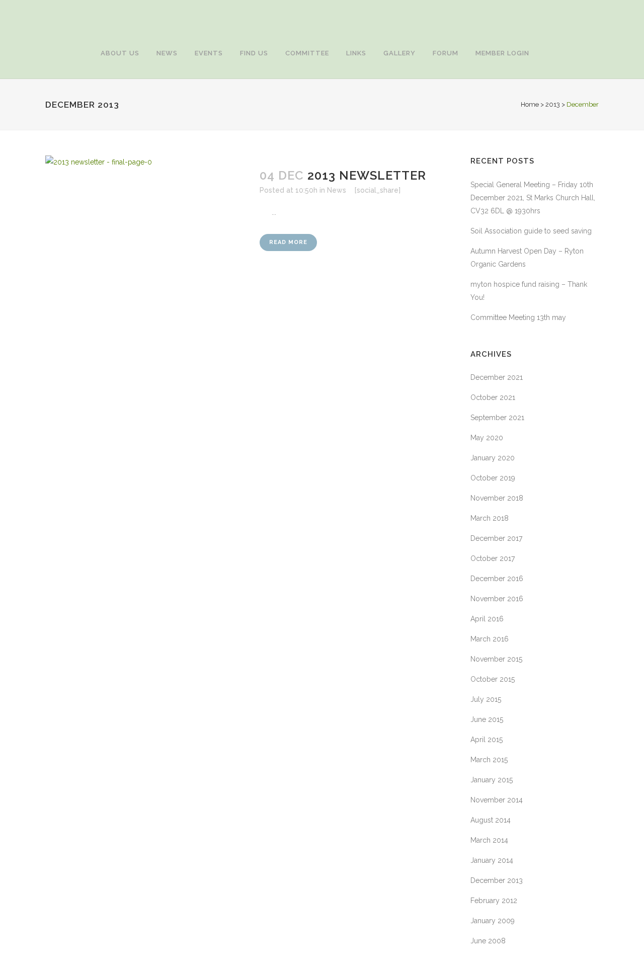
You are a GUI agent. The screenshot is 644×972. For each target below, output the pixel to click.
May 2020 (486, 438)
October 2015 (492, 679)
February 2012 (493, 901)
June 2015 (486, 719)
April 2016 (487, 619)
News (336, 190)
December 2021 (496, 377)
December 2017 (496, 538)
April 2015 (486, 740)
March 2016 (489, 639)
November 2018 (496, 498)
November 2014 (496, 800)
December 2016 (496, 579)
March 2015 (489, 760)
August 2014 (490, 820)
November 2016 (496, 599)
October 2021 (492, 397)
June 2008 (488, 941)
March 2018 (489, 518)
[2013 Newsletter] (146, 298)
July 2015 (485, 699)
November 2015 (496, 659)
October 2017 (492, 558)
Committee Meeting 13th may (518, 317)
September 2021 (497, 418)
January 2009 (492, 921)
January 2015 (491, 780)
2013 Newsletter (366, 175)
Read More (288, 242)
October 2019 (492, 478)
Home (530, 104)
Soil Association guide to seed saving (531, 231)
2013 (552, 104)
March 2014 (489, 840)
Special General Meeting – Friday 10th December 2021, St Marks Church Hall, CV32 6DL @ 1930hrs (532, 198)
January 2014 (491, 860)
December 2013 (496, 880)
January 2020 (492, 458)
